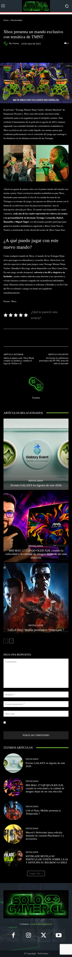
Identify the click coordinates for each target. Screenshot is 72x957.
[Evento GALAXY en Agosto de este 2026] (36, 454)
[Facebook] (13, 935)
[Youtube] (58, 935)
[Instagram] (28, 935)
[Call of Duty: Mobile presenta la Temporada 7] (36, 598)
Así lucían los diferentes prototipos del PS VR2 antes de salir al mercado (54, 361)
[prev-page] (5, 641)
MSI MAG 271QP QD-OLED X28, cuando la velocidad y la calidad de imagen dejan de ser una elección (36, 554)
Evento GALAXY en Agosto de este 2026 (36, 485)
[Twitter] (43, 935)
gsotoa (15, 43)
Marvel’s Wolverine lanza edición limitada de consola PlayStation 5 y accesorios (45, 835)
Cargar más (35, 873)
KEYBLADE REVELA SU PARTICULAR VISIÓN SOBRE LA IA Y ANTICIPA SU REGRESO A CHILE (47, 859)
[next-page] (11, 641)
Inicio (6, 20)
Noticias (24, 26)
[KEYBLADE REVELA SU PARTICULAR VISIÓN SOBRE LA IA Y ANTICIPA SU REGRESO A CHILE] (13, 857)
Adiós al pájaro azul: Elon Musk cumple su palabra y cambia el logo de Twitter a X (18, 361)
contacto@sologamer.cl (41, 924)
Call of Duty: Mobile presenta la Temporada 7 (36, 630)
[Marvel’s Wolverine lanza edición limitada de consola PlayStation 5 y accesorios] (13, 834)
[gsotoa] (6, 43)
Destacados (16, 20)
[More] (50, 54)
